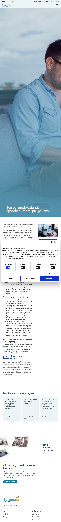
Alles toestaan (50, 278)
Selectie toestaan (30, 278)
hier (18, 351)
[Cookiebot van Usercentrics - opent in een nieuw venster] (52, 242)
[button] (31, 1)
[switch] (23, 267)
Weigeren (11, 278)
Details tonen (52, 273)
